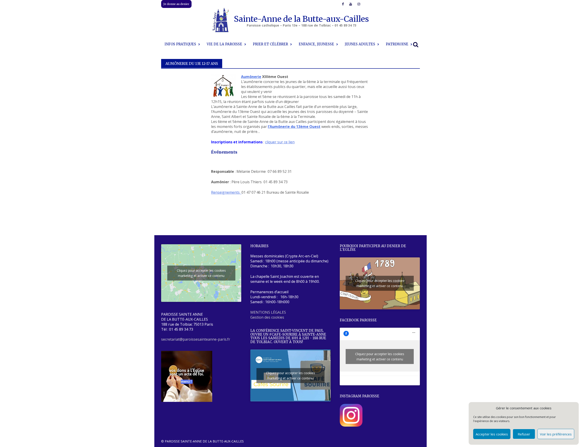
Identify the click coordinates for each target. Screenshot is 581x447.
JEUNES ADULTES (360, 44)
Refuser (524, 434)
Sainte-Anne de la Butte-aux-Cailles (301, 19)
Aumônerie (251, 76)
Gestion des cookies (267, 317)
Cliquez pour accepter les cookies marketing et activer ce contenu (201, 273)
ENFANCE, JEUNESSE (316, 44)
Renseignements (226, 192)
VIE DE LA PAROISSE (224, 44)
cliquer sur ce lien (280, 141)
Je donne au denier (176, 4)
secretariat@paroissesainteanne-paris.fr (195, 339)
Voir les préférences (556, 434)
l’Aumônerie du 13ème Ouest (294, 126)
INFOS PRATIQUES (180, 44)
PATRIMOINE (397, 44)
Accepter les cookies (492, 434)
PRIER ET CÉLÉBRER (270, 44)
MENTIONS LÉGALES (268, 312)
